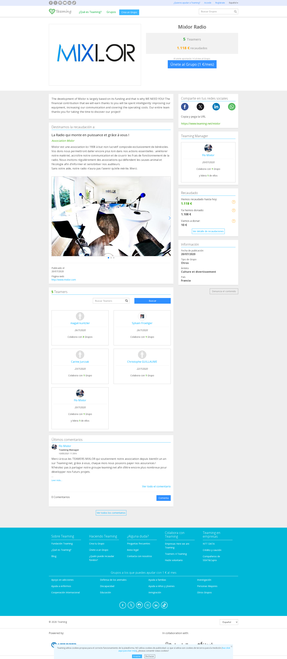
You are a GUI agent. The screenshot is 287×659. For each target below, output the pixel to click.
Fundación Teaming (62, 543)
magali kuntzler (80, 323)
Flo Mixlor (80, 400)
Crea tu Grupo (96, 543)
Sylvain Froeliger (142, 323)
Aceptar (137, 656)
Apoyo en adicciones (62, 579)
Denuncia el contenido (224, 291)
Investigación (204, 579)
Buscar (152, 300)
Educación (105, 592)
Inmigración (154, 592)
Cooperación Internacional (65, 592)
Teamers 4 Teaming (176, 553)
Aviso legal (133, 549)
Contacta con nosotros (139, 556)
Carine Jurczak (80, 362)
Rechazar (149, 656)
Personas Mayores (207, 586)
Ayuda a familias (157, 579)
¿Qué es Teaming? (90, 12)
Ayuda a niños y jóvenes (161, 586)
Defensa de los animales (113, 579)
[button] (108, 257)
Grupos (111, 12)
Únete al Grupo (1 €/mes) (192, 64)
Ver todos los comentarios (111, 512)
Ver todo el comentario (156, 486)
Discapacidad (107, 586)
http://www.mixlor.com (63, 279)
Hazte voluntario (174, 560)
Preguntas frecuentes (138, 543)
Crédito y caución (212, 550)
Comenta (164, 498)
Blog (53, 556)
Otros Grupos (204, 592)
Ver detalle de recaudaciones (208, 231)
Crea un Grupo (129, 12)
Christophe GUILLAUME (142, 362)
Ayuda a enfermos (61, 586)
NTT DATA (209, 543)
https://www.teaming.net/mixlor (200, 123)
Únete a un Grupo (98, 549)
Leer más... (56, 480)
